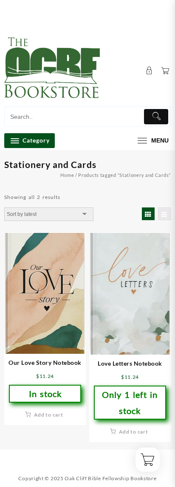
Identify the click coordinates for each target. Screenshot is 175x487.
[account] (149, 70)
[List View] (164, 213)
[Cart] (165, 71)
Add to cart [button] (48, 414)
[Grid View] (148, 213)
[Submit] (156, 116)
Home (67, 175)
